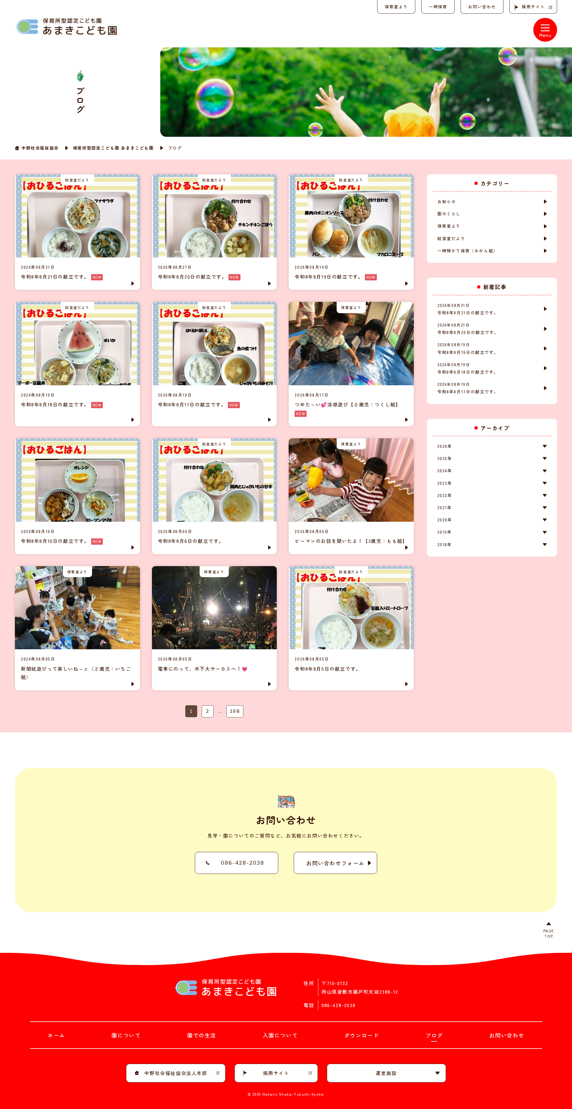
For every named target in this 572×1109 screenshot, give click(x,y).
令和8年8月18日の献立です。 (467, 368)
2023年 (444, 483)
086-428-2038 (242, 862)
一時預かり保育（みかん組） (467, 251)
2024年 (444, 470)
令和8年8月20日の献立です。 (468, 328)
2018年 (444, 544)
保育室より (396, 7)
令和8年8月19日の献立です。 (467, 348)
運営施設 (386, 1073)
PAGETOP (548, 933)
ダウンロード (361, 1035)
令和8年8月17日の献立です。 (467, 387)
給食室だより (451, 238)
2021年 (444, 507)
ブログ (434, 1035)
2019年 (444, 532)
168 (235, 711)
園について (126, 1035)
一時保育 (438, 7)
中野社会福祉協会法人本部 (175, 1073)
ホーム (56, 1035)
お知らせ (446, 201)
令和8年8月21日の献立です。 (467, 309)
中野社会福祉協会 (40, 148)
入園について (280, 1035)
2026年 (444, 446)
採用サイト (533, 7)
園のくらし (449, 214)
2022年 (444, 495)
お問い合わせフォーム (335, 863)
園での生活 (201, 1035)
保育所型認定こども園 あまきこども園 (113, 148)
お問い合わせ (482, 7)
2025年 (444, 458)
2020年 (444, 520)
